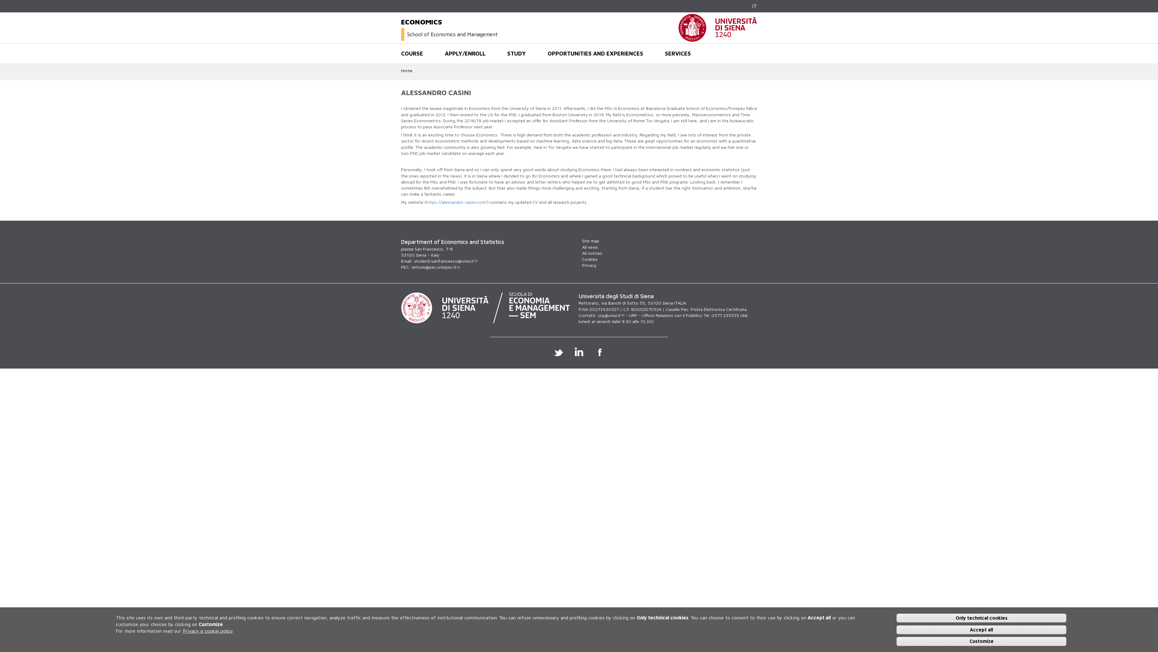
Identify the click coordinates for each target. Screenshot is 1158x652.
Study (516, 53)
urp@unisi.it (609, 315)
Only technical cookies (982, 617)
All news (590, 247)
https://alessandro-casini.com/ (456, 202)
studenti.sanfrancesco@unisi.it (444, 261)
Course (412, 53)
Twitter (558, 351)
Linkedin (579, 351)
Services (678, 53)
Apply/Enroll (465, 53)
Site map (590, 240)
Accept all (981, 629)
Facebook (600, 351)
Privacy (589, 265)
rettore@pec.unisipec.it (434, 267)
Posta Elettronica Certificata (719, 309)
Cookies (590, 259)
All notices (592, 253)
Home (407, 70)
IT (754, 6)
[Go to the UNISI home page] (718, 38)
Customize (982, 641)
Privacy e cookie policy (208, 631)
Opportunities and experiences (595, 53)
